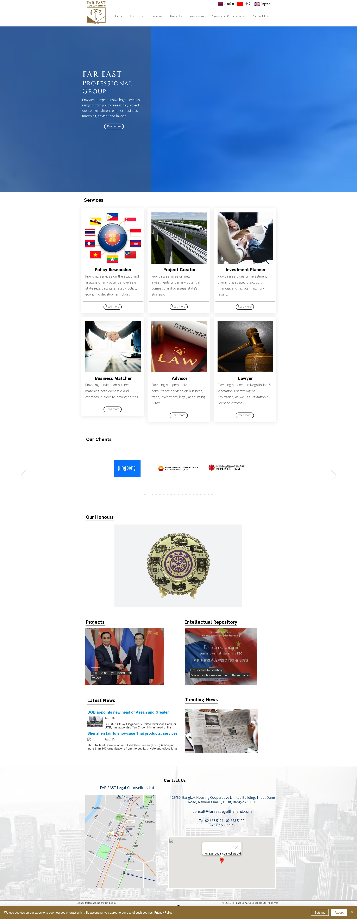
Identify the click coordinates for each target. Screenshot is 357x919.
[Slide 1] (145, 494)
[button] (178, 565)
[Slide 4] (160, 494)
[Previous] (23, 475)
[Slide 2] (152, 494)
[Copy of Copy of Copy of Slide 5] (178, 494)
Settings (320, 912)
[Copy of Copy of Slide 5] (174, 494)
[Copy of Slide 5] (167, 494)
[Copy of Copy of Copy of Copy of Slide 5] (148, 494)
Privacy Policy (163, 912)
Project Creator (179, 270)
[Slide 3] (156, 494)
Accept (339, 912)
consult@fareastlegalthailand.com (222, 811)
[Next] (333, 475)
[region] (124, 656)
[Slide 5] (163, 494)
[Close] (352, 912)
